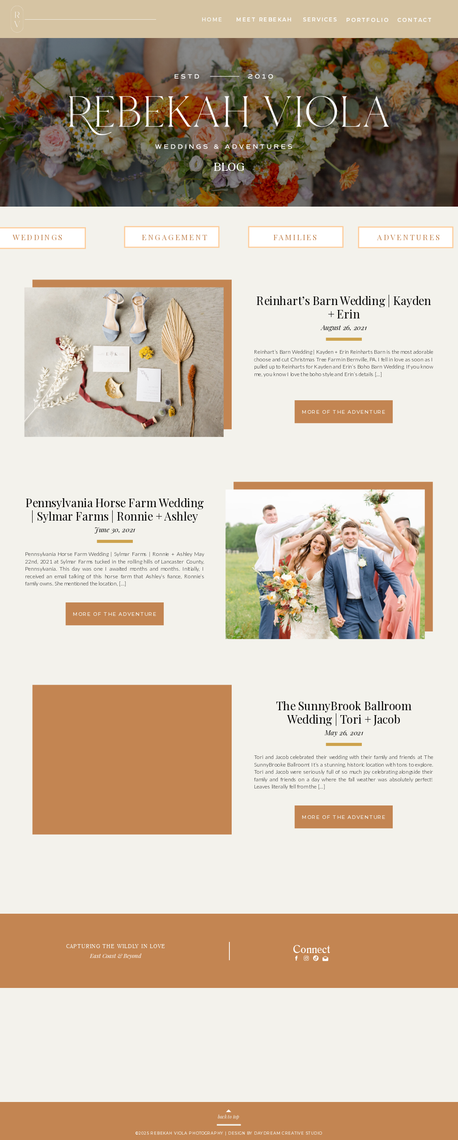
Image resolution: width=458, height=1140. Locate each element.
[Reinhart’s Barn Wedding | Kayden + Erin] (124, 362)
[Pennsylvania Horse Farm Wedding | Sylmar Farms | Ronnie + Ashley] (324, 565)
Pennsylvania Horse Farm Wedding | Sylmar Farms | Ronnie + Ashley (114, 509)
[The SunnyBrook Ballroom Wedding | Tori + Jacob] (124, 767)
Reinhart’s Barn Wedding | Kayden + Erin (343, 307)
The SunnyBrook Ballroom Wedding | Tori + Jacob (343, 712)
